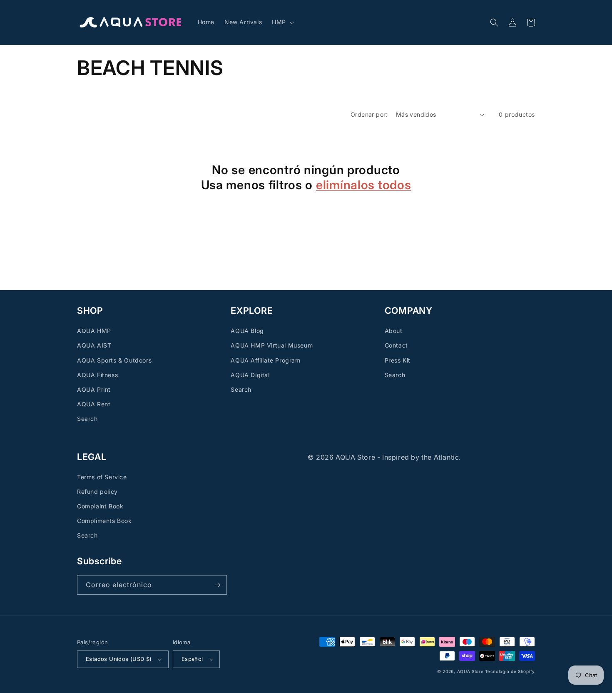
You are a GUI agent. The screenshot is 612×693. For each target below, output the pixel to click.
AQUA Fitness (97, 374)
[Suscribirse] (217, 585)
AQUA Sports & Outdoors (114, 360)
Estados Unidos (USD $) (119, 658)
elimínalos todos (363, 185)
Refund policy (97, 491)
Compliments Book (104, 520)
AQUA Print (94, 389)
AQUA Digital (250, 374)
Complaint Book (100, 506)
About (394, 330)
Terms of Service (102, 476)
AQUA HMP (94, 330)
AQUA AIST (94, 345)
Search (87, 418)
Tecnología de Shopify (510, 671)
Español (192, 658)
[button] (282, 22)
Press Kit (397, 360)
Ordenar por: (369, 114)
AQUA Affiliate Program (265, 360)
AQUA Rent (93, 404)
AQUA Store (470, 671)
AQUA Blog (247, 330)
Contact (396, 345)
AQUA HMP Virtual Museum (272, 345)
